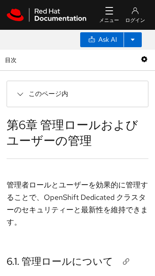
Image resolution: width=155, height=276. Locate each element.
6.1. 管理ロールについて (60, 261)
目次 (12, 60)
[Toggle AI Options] (133, 39)
